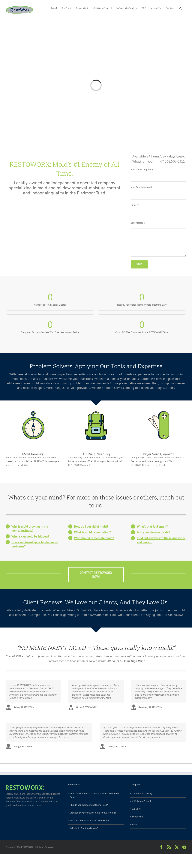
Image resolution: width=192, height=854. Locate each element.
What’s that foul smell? (152, 526)
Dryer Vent (137, 816)
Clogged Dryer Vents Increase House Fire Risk (93, 812)
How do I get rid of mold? (91, 526)
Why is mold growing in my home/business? (29, 528)
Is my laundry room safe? (153, 532)
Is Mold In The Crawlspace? (84, 828)
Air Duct (136, 809)
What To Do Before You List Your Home (90, 820)
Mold (134, 824)
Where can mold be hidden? (30, 536)
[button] (180, 8)
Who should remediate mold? (94, 538)
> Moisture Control (141, 801)
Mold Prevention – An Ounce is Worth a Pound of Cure (94, 795)
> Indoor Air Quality (142, 793)
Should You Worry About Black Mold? (89, 805)
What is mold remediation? (92, 532)
